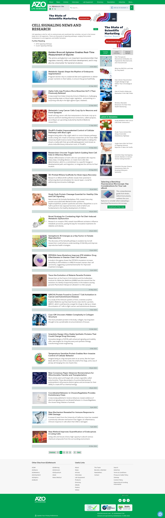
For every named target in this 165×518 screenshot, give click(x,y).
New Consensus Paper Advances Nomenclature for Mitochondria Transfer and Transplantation (71, 374)
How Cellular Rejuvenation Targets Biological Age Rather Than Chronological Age (123, 83)
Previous (52, 452)
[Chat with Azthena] (160, 514)
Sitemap (116, 477)
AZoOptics (35, 477)
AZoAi (54, 475)
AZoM (34, 467)
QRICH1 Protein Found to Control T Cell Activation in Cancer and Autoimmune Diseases (72, 295)
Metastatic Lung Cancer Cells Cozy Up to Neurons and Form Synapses (72, 111)
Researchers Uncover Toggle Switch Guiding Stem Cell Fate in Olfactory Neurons (72, 154)
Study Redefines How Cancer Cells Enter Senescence (124, 121)
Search (116, 467)
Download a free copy (116, 207)
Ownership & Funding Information (121, 483)
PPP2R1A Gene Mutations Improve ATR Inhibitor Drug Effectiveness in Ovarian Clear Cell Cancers (72, 256)
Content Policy (118, 480)
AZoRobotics (36, 472)
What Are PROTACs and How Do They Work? (124, 69)
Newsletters (98, 472)
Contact (96, 475)
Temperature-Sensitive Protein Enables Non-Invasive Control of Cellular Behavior (71, 354)
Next (78, 452)
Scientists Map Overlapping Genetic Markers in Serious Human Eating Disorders (123, 157)
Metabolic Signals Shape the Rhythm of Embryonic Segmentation (71, 72)
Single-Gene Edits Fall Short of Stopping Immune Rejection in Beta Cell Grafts (124, 145)
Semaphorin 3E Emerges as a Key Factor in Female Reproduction (70, 237)
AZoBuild (35, 480)
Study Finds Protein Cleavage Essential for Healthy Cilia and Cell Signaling (73, 195)
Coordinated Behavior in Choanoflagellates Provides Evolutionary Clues (71, 394)
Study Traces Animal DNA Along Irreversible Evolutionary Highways (123, 134)
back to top (125, 495)
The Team (97, 467)
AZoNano (35, 470)
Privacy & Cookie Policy (121, 475)
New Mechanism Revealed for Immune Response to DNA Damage (71, 413)
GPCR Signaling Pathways (44, 44)
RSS (96, 29)
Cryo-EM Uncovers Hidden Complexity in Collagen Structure (71, 316)
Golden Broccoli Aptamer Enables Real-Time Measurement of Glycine (71, 53)
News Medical (57, 477)
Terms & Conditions (120, 472)
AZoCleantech (36, 475)
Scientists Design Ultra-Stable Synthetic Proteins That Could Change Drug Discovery (72, 335)
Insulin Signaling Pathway (44, 46)
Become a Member (100, 470)
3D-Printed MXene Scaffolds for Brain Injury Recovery (72, 175)
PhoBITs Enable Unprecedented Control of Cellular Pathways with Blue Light (71, 131)
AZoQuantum (57, 472)
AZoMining (56, 467)
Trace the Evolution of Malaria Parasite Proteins (69, 275)
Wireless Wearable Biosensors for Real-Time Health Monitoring (123, 105)
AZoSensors (56, 470)
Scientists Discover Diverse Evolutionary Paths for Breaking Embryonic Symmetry (123, 169)
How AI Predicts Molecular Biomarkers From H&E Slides (124, 92)
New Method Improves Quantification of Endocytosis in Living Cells (72, 433)
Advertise (117, 470)
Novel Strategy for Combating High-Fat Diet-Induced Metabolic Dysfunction (72, 217)
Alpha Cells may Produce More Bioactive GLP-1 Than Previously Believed (72, 92)
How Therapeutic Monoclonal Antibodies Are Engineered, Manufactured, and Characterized (123, 60)
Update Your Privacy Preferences (47, 515)
